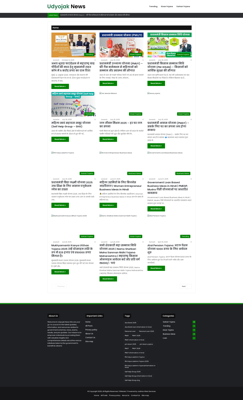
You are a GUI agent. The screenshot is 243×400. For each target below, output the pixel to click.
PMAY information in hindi (134, 340)
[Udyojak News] (66, 6)
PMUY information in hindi (134, 353)
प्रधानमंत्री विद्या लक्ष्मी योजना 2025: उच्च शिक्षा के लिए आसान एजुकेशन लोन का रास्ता (72, 186)
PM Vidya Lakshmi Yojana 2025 (137, 361)
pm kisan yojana (146, 344)
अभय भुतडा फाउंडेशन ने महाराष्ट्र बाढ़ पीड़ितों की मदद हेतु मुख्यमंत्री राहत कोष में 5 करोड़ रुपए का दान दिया (73, 67)
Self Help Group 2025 (133, 372)
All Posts (89, 326)
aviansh (56, 60)
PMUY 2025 (136, 348)
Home (87, 322)
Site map (89, 341)
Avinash (152, 242)
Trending (153, 6)
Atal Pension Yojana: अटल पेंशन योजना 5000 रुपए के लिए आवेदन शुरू (167, 249)
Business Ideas (169, 334)
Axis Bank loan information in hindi (138, 327)
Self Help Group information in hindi (138, 376)
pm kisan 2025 (130, 344)
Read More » (60, 86)
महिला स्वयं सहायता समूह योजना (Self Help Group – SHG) (71, 124)
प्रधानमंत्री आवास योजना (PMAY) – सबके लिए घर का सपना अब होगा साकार (168, 126)
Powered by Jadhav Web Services (141, 391)
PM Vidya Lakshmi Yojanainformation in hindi (140, 366)
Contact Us (90, 337)
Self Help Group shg (132, 380)
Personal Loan (130, 331)
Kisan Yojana (167, 6)
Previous (61, 286)
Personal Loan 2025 (146, 331)
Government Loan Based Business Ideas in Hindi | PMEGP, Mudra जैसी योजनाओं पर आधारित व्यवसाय (167, 188)
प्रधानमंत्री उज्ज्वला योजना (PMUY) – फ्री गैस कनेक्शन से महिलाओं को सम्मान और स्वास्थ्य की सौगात (95, 15)
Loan (165, 338)
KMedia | (123, 391)
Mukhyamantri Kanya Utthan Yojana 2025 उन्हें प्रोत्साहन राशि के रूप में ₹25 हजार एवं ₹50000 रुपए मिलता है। (72, 251)
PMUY (127, 348)
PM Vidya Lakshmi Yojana (135, 357)
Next (184, 286)
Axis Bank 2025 (130, 323)
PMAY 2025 (136, 335)
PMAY (127, 335)
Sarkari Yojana (183, 6)
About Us (89, 333)
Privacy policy (91, 330)
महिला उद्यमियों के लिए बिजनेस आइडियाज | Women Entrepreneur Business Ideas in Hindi (120, 186)
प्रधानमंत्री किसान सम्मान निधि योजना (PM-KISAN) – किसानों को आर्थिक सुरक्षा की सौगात (167, 67)
